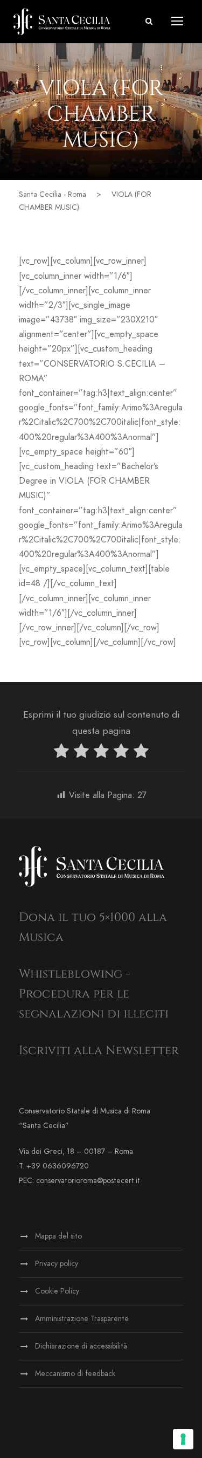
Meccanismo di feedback (75, 1373)
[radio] (61, 753)
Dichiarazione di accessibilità (81, 1346)
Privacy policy (56, 1263)
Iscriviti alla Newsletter (99, 1050)
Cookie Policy (57, 1291)
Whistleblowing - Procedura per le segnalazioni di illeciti (94, 994)
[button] (148, 21)
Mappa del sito (58, 1236)
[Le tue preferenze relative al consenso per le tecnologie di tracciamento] (183, 1439)
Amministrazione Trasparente (82, 1318)
